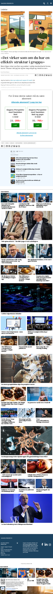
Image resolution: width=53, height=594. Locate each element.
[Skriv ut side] (49, 75)
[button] (13, 151)
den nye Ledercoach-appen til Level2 (21, 80)
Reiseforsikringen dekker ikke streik (26, 164)
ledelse (12, 143)
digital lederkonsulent (29, 143)
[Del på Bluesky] (47, 75)
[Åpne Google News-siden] (51, 75)
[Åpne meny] (50, 3)
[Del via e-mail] (42, 75)
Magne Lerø (3, 544)
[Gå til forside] (21, 3)
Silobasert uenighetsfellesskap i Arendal (28, 169)
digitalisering (19, 143)
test (3, 143)
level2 (7, 143)
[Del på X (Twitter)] (38, 75)
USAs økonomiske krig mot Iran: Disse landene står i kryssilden (27, 158)
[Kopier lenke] (44, 75)
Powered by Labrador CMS (26, 563)
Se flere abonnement (26, 135)
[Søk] (44, 3)
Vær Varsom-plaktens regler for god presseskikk (30, 544)
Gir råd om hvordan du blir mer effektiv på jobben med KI (28, 181)
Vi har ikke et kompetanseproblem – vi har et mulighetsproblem (29, 175)
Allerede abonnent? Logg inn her (26, 102)
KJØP (15, 125)
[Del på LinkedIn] (40, 75)
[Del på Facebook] (36, 75)
